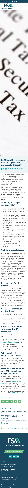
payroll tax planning (9, 380)
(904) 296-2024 (11, 469)
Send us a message (12, 385)
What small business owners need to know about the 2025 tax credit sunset (12, 415)
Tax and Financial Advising (8, 484)
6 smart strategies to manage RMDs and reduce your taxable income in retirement (13, 421)
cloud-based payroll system (10, 342)
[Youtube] (17, 456)
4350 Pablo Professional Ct (8, 464)
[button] (25, 6)
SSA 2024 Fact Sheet (17, 392)
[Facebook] (10, 456)
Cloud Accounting (6, 487)
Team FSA (5, 169)
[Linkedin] (14, 456)
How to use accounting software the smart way (13, 411)
